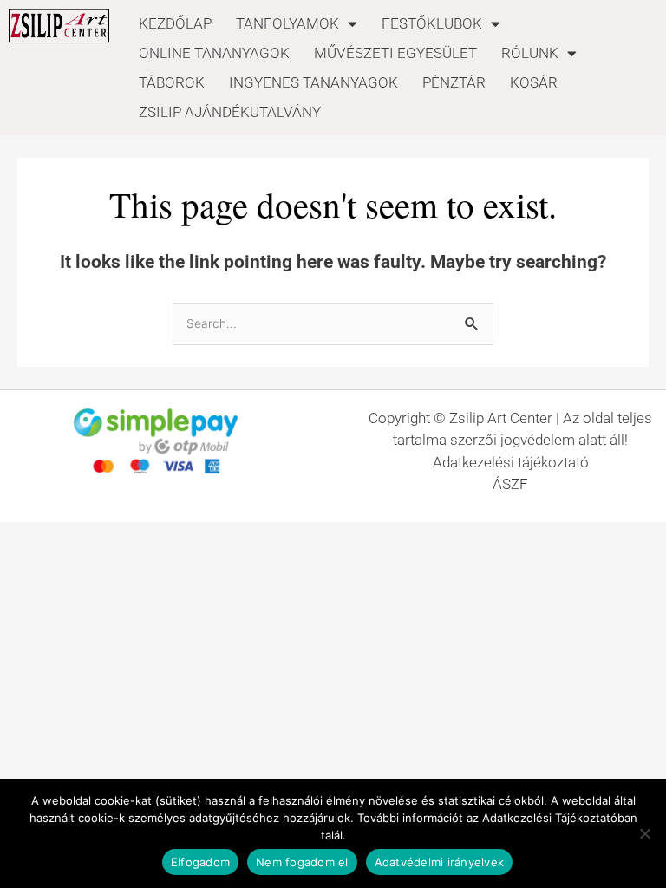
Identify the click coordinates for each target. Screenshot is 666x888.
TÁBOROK (172, 82)
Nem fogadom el (302, 862)
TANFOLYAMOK (287, 23)
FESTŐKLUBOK (432, 23)
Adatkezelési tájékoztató (511, 462)
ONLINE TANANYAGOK (214, 53)
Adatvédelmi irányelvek (440, 862)
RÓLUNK (529, 53)
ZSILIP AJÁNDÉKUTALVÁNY (230, 112)
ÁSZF (510, 484)
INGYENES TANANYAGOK (313, 82)
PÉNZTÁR (454, 82)
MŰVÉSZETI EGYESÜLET (395, 53)
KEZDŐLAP (175, 23)
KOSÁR (534, 82)
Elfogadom (200, 862)
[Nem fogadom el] (644, 833)
